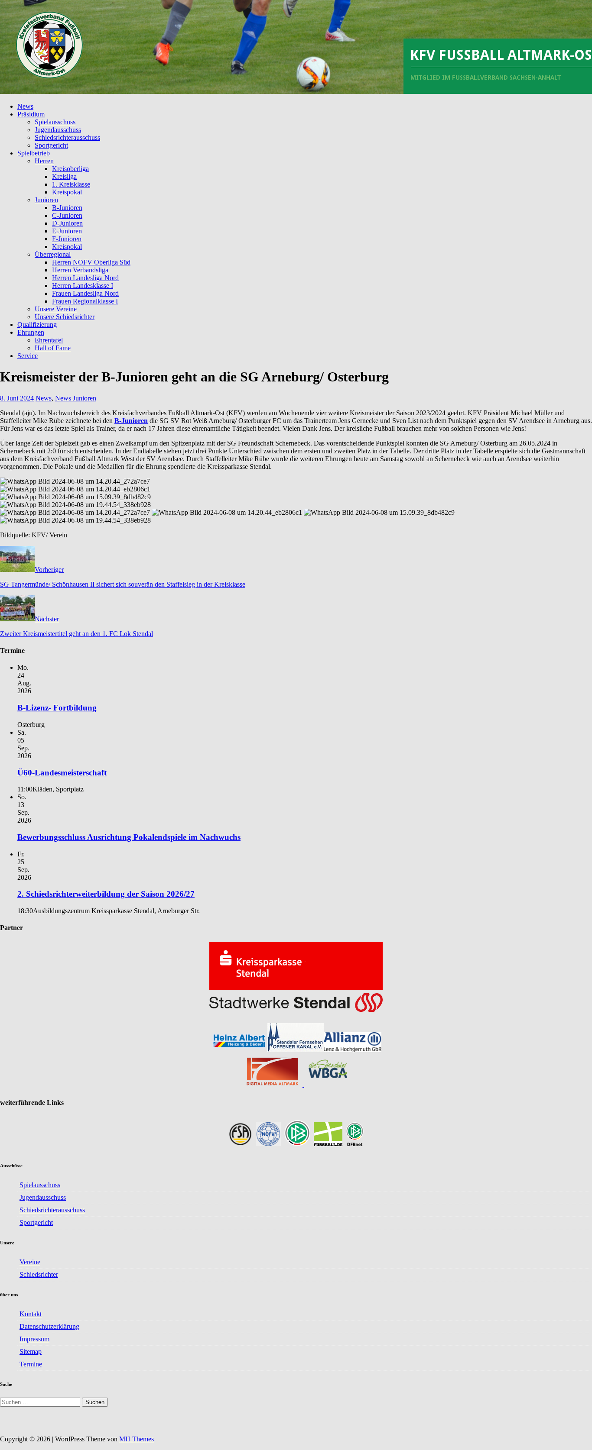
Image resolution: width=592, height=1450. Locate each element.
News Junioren (75, 398)
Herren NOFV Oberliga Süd (91, 262)
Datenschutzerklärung (49, 1326)
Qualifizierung (37, 324)
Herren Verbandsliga (80, 270)
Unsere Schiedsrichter (64, 316)
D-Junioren (67, 223)
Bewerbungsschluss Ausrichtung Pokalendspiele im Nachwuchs (129, 837)
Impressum (34, 1339)
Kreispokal (67, 192)
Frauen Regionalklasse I (85, 301)
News (25, 106)
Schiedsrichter (39, 1274)
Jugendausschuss (58, 129)
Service (27, 355)
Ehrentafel (49, 340)
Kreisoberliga (70, 168)
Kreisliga (64, 176)
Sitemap (31, 1351)
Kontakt (31, 1314)
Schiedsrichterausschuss (67, 137)
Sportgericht (51, 145)
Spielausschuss (55, 122)
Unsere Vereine (56, 309)
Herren (44, 161)
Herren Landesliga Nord (85, 277)
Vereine (30, 1262)
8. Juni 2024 (17, 398)
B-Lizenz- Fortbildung (57, 707)
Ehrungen (30, 332)
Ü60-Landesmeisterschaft (62, 772)
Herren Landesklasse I (82, 285)
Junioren (46, 199)
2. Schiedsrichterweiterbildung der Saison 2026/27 (106, 893)
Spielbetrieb (33, 153)
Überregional (53, 254)
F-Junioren (66, 238)
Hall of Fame (53, 348)
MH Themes (136, 1439)
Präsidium (31, 114)
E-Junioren (67, 231)
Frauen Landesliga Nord (85, 293)
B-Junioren (67, 207)
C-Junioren (67, 215)
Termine (31, 1364)
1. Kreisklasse (71, 184)
